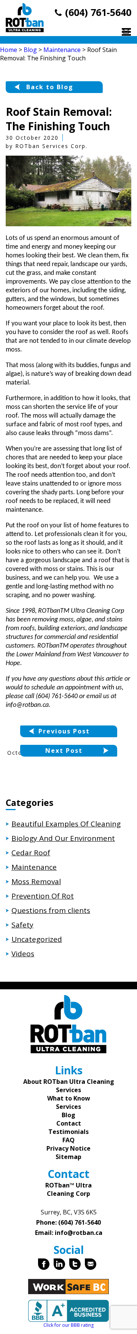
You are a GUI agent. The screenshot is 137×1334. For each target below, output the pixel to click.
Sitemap (68, 1157)
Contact (68, 1123)
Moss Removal (36, 881)
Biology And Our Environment (63, 838)
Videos (22, 954)
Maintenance (34, 867)
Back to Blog (49, 87)
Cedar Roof (30, 853)
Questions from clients (50, 910)
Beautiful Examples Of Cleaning (66, 824)
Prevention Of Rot (42, 896)
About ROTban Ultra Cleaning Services (68, 1085)
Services (68, 1106)
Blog (68, 1115)
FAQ (68, 1140)
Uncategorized (36, 939)
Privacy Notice (68, 1148)
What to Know (68, 1098)
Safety (22, 925)
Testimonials (68, 1131)
